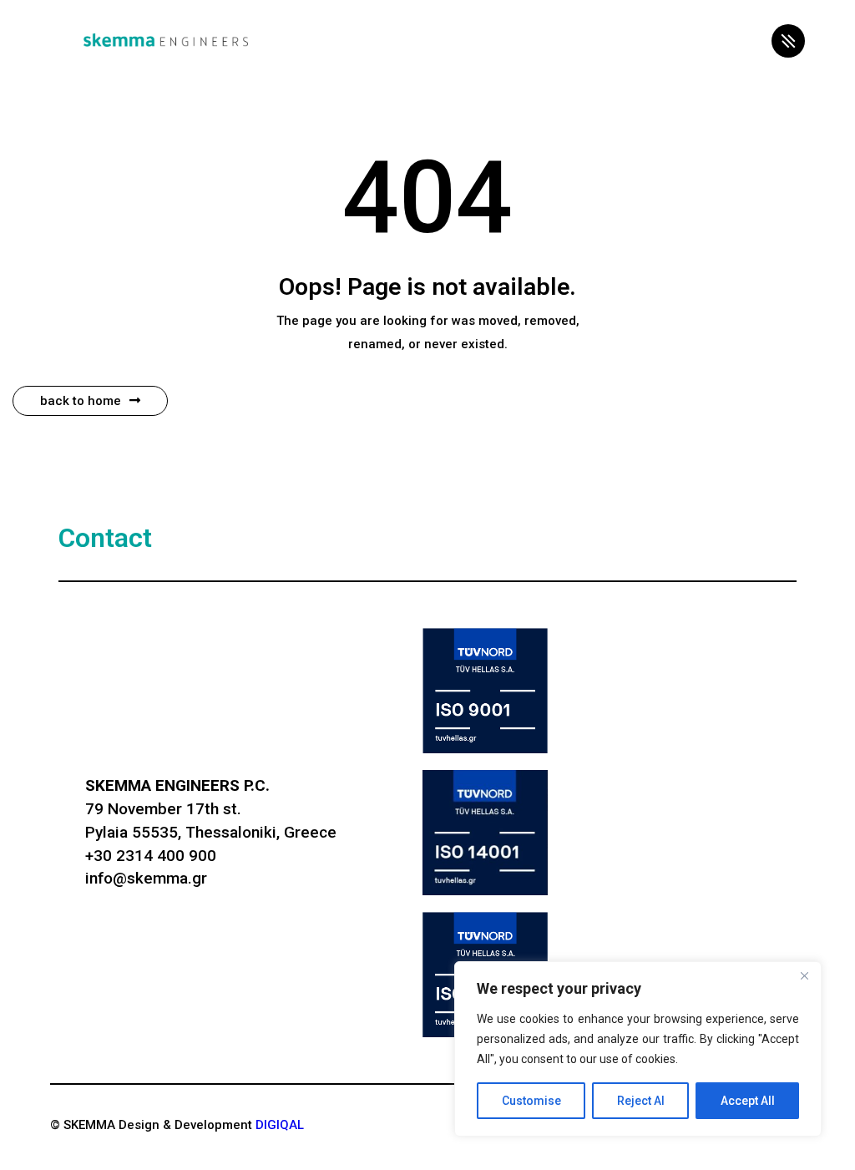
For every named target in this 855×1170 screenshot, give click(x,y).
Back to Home (80, 400)
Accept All (748, 1100)
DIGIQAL (279, 1124)
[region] (638, 1049)
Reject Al (641, 1100)
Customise (531, 1100)
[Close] (804, 975)
